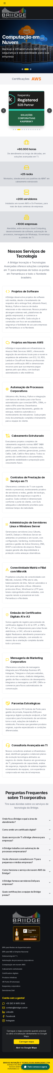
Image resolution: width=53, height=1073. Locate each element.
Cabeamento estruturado (12, 969)
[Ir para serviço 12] (39, 123)
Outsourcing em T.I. (10, 956)
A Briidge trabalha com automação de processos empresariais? (20, 843)
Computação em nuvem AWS (13, 965)
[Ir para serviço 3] (17, 123)
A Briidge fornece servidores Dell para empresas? (21, 876)
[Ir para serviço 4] (21, 123)
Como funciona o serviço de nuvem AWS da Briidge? (23, 865)
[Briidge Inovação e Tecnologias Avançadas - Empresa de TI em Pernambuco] (14, 13)
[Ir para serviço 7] (28, 123)
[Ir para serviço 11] (37, 123)
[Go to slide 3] (29, 69)
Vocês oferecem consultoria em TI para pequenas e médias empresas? (21, 854)
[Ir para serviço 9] (33, 123)
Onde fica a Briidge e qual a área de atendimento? (19, 814)
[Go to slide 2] (25, 69)
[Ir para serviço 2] (15, 123)
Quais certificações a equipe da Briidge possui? (21, 887)
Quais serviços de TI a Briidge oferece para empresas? (23, 832)
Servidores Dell (8, 990)
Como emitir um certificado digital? (19, 823)
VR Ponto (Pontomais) (11, 982)
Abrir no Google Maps (26, 1048)
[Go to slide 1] (22, 69)
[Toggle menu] (4, 3)
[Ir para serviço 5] (24, 123)
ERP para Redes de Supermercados (16, 947)
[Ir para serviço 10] (35, 123)
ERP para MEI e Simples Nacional (15, 952)
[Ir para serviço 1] (13, 123)
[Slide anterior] (3, 107)
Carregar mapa (26, 1041)
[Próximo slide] (49, 107)
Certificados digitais (10, 973)
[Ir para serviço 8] (30, 123)
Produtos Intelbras (9, 978)
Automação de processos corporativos (18, 960)
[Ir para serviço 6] (26, 123)
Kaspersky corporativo (11, 986)
